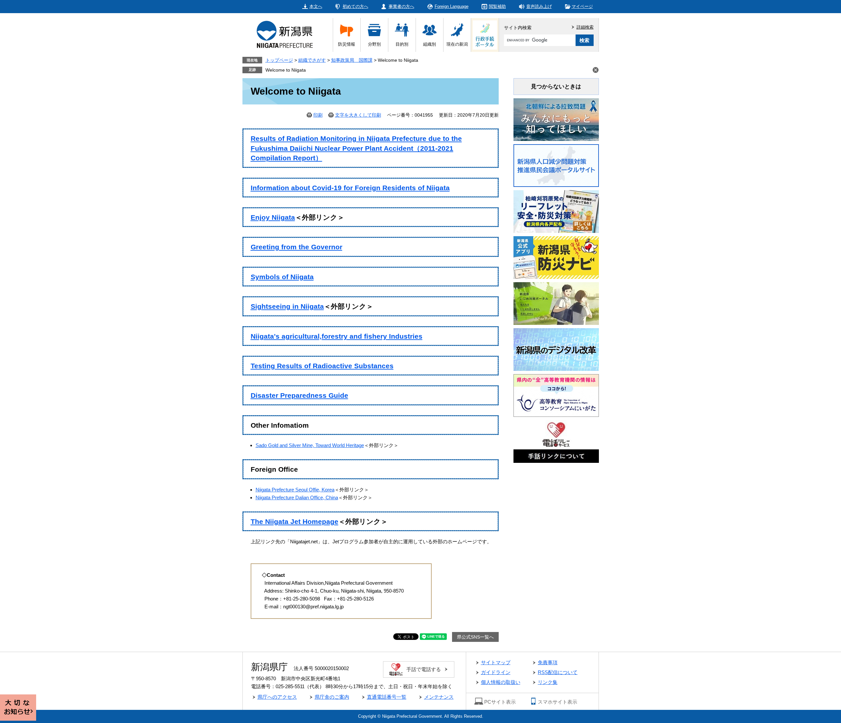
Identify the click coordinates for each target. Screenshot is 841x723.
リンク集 (547, 682)
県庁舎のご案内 (332, 697)
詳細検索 (585, 27)
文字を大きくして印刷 (358, 115)
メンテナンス (439, 697)
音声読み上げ (539, 6)
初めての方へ (355, 6)
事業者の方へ (401, 6)
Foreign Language (451, 6)
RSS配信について (558, 672)
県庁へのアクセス (277, 697)
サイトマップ (496, 662)
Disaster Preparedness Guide (299, 395)
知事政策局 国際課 (352, 60)
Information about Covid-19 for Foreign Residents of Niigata (350, 188)
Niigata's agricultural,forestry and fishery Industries (336, 336)
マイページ (582, 6)
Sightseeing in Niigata (287, 306)
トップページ (279, 60)
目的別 (402, 44)
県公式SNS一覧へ (475, 637)
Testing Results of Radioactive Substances (322, 366)
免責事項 (547, 662)
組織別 (429, 44)
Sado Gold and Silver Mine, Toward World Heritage (310, 445)
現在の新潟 (457, 44)
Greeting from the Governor (296, 247)
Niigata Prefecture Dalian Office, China (297, 497)
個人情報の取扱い (500, 682)
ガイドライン (496, 672)
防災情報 (346, 44)
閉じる (596, 70)
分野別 (374, 44)
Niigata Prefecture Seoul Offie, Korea (295, 489)
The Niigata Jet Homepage (294, 521)
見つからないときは (556, 86)
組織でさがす (312, 60)
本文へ (315, 6)
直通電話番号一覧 (386, 697)
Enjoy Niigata (273, 217)
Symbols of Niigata (282, 277)
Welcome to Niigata (285, 70)
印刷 (318, 115)
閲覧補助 (497, 6)
